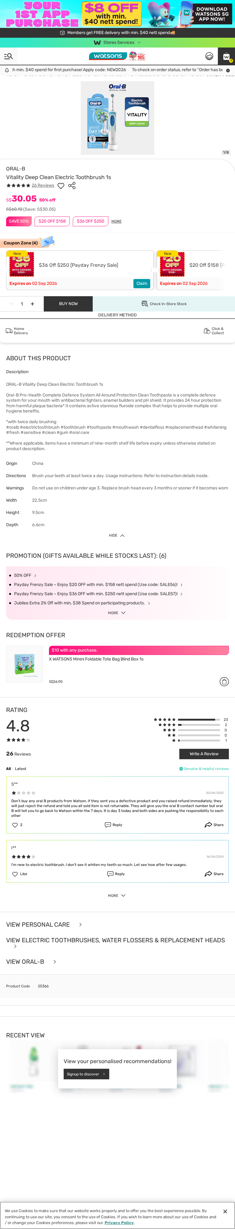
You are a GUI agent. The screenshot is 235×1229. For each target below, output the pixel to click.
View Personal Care (38, 924)
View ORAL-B (26, 962)
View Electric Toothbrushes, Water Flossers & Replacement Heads (115, 940)
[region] (117, 1215)
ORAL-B (15, 169)
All (8, 769)
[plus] (32, 304)
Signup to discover (83, 1074)
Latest (20, 769)
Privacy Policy (119, 1222)
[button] (226, 56)
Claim (141, 283)
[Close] (225, 1211)
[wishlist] (60, 185)
